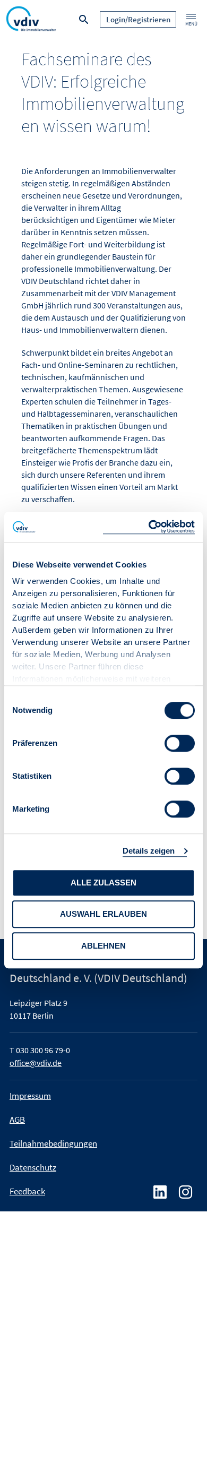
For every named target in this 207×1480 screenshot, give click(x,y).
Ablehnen (103, 945)
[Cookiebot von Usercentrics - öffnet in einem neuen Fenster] (149, 527)
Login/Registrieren (138, 19)
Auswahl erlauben (103, 913)
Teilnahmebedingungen (53, 1143)
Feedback (27, 1191)
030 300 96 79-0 (43, 1050)
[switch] (180, 743)
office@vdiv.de (36, 1062)
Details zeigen (149, 850)
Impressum (30, 1096)
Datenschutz (33, 1167)
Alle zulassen (103, 882)
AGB (17, 1119)
